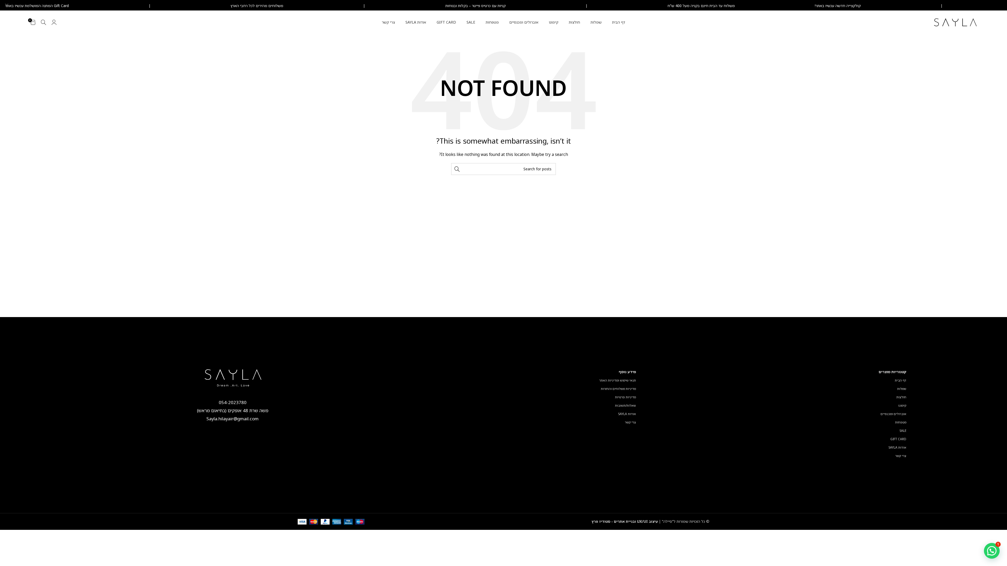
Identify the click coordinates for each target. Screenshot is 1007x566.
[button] (992, 551)
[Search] (43, 22)
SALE (902, 430)
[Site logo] (955, 21)
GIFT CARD (898, 439)
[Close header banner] (6, 5)
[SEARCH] (457, 169)
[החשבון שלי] (54, 22)
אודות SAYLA (897, 447)
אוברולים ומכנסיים (893, 414)
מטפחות (900, 422)
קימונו (902, 405)
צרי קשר (900, 456)
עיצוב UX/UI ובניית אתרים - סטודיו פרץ (625, 521)
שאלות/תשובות (625, 405)
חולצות (901, 397)
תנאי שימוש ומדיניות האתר (617, 380)
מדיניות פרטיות (625, 397)
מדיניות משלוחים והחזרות (618, 389)
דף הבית (900, 380)
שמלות (901, 389)
